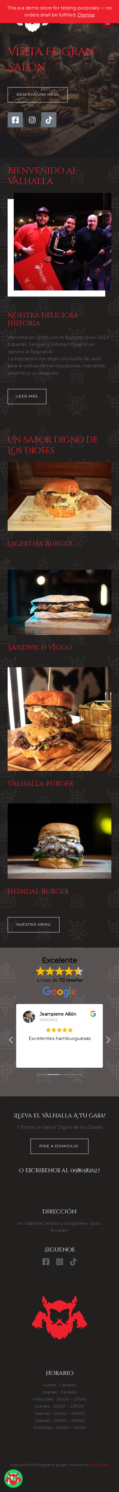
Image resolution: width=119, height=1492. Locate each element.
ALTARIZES (99, 1465)
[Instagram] (59, 1262)
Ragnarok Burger (35, 37)
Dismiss (86, 15)
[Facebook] (46, 1262)
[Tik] (73, 1262)
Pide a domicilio (59, 1146)
